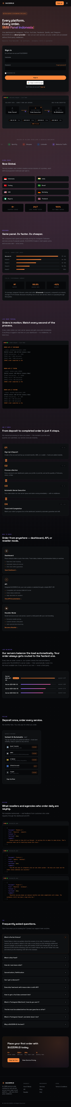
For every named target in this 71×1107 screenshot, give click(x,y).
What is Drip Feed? (35, 958)
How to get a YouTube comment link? (35, 995)
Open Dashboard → (11, 570)
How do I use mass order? (35, 965)
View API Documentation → (13, 599)
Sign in (35, 77)
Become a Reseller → (11, 627)
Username (8, 57)
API (24, 1089)
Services (42, 1086)
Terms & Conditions (61, 1086)
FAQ (41, 1092)
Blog (41, 1089)
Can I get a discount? (35, 980)
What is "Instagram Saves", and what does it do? (35, 1017)
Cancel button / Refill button (35, 972)
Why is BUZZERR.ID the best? (35, 1024)
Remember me (11, 73)
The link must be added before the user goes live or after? (35, 1009)
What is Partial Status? (35, 937)
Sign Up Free (13, 1060)
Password (8, 65)
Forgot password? (61, 65)
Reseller (25, 1092)
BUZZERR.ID (9, 3)
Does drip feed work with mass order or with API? (35, 987)
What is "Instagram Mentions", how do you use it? (35, 1002)
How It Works (27, 1086)
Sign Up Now (11, 779)
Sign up (59, 3)
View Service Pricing (29, 1060)
